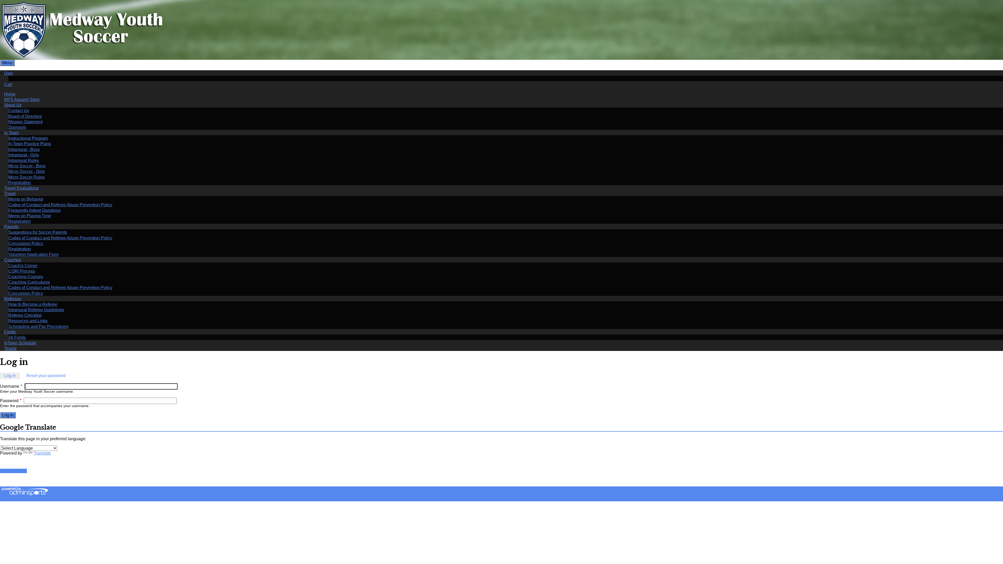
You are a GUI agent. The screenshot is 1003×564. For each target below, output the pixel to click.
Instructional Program (28, 138)
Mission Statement (25, 122)
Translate (42, 453)
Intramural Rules (23, 160)
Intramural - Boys (24, 149)
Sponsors (17, 127)
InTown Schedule (20, 343)
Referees (12, 299)
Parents (11, 227)
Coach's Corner (22, 265)
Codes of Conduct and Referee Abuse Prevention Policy (60, 205)
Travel (10, 193)
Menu (7, 63)
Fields (10, 332)
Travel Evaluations (21, 188)
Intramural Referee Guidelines (36, 310)
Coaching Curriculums (29, 282)
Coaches (12, 260)
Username (9, 386)
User (8, 73)
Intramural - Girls (23, 155)
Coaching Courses (25, 276)
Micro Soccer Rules (26, 177)
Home (9, 94)
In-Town (11, 133)
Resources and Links (28, 321)
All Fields (17, 337)
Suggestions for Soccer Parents (37, 232)
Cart (8, 84)
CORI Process (21, 271)
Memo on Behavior (25, 199)
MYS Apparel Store (22, 99)
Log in (14, 79)
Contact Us (18, 110)
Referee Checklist (25, 315)
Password (9, 400)
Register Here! (13, 471)
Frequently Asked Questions (34, 210)
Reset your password (46, 375)
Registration (19, 182)
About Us (12, 105)
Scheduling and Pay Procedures (38, 326)
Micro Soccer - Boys (26, 166)
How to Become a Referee (32, 304)
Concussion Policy (25, 243)
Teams (10, 348)
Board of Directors (25, 116)
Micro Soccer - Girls (26, 171)
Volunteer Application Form (33, 254)
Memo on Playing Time (29, 216)
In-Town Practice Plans (29, 144)
